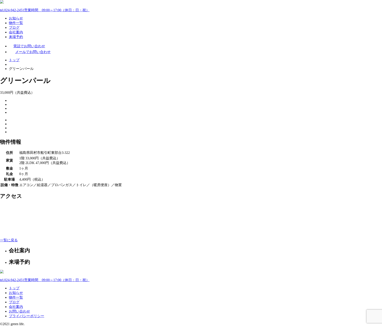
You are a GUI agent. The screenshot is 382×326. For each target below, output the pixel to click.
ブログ (14, 27)
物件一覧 (16, 23)
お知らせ (16, 18)
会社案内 (16, 32)
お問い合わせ (19, 311)
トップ (14, 60)
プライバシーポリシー (26, 316)
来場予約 (16, 37)
